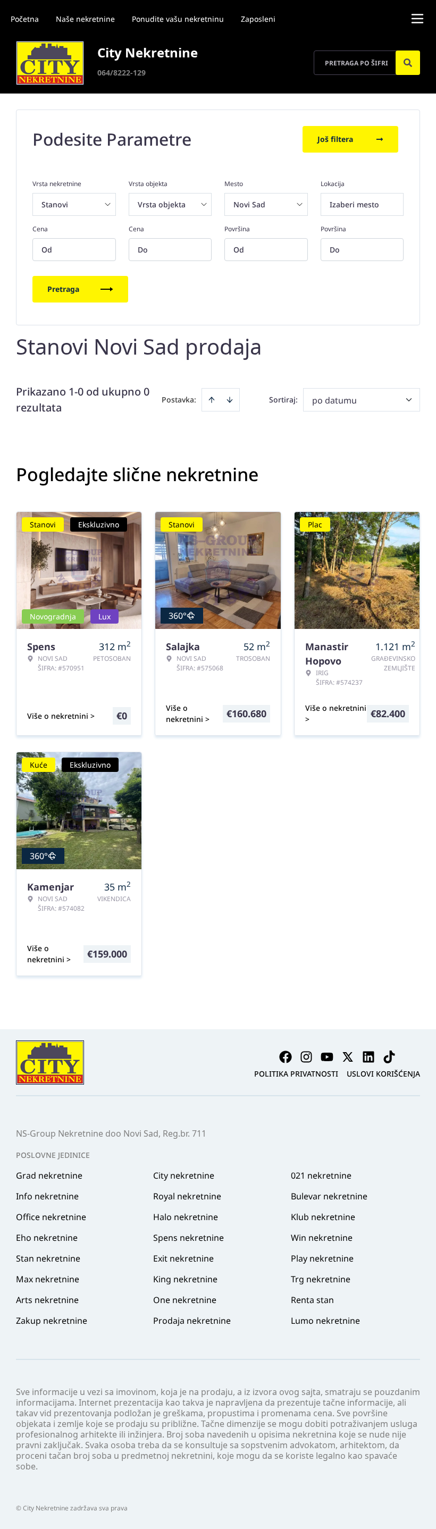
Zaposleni (258, 19)
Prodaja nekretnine (192, 1320)
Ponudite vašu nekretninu (178, 19)
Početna (25, 19)
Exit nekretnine (183, 1258)
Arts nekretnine (47, 1300)
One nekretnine (184, 1300)
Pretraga (63, 289)
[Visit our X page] (347, 1057)
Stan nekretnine (48, 1258)
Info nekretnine (47, 1196)
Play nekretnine (322, 1258)
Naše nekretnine (85, 19)
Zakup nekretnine (51, 1320)
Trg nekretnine (320, 1279)
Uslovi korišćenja (383, 1074)
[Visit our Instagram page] (306, 1057)
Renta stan (312, 1300)
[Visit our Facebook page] (285, 1057)
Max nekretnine (47, 1279)
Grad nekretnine (49, 1175)
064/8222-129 (121, 73)
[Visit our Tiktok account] (389, 1057)
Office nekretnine (51, 1217)
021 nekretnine (321, 1175)
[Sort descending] (230, 399)
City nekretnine (183, 1175)
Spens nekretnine (188, 1238)
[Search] (408, 63)
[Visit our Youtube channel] (327, 1057)
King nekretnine (185, 1279)
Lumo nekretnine (325, 1320)
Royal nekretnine (187, 1196)
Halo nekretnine (185, 1217)
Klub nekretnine (323, 1217)
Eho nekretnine (47, 1238)
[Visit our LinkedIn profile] (368, 1057)
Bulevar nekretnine (329, 1196)
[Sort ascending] (212, 399)
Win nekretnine (322, 1238)
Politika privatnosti (296, 1074)
